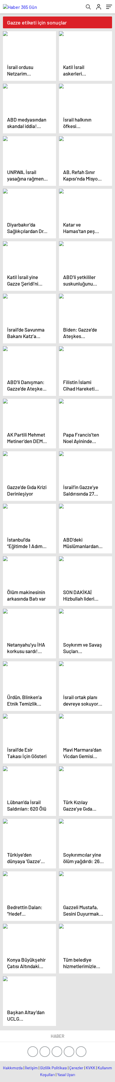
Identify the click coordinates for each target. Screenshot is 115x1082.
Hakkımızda (13, 1067)
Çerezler (76, 1067)
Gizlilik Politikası (53, 1067)
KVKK (90, 1067)
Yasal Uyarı (66, 1074)
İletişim (31, 1067)
